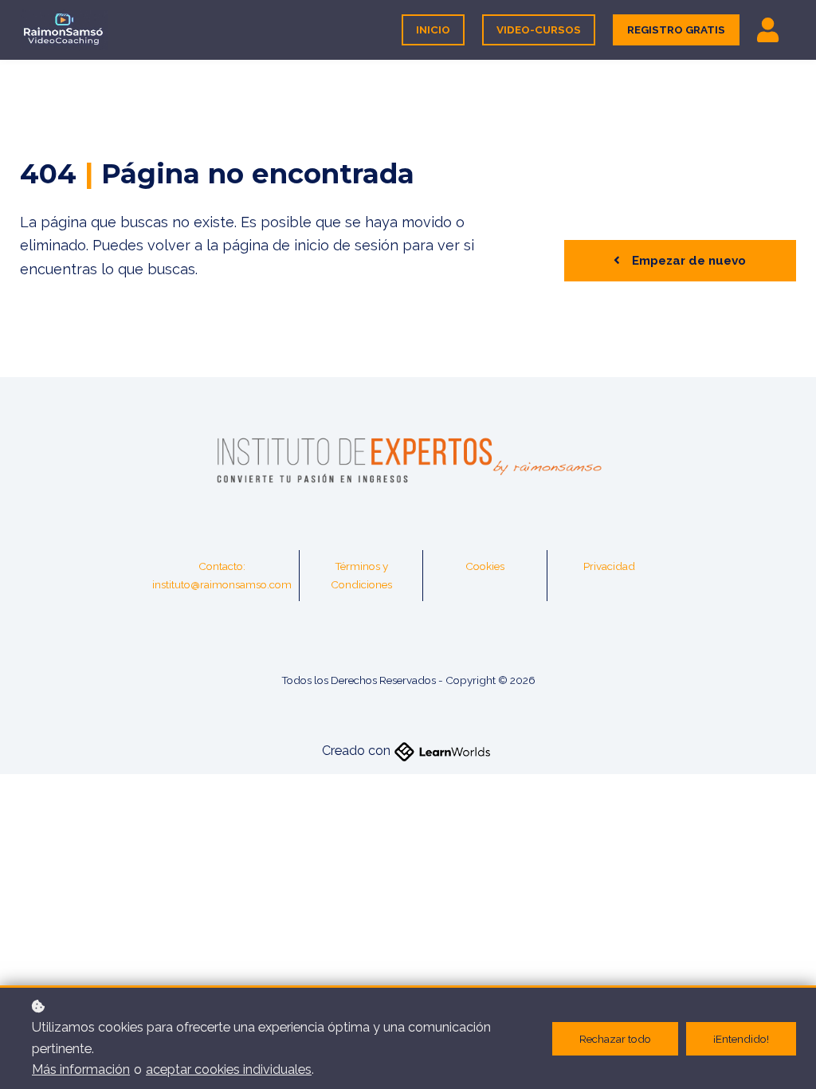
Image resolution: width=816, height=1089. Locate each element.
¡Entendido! (741, 1038)
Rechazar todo (615, 1038)
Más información (81, 1069)
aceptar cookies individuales (229, 1069)
